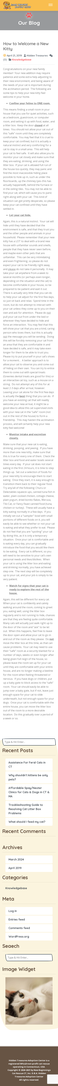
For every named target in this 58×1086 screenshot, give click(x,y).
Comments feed (19, 928)
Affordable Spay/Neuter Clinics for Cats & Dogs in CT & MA (29, 792)
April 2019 (15, 868)
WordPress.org (19, 936)
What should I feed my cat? (27, 822)
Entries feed (17, 919)
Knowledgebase (21, 59)
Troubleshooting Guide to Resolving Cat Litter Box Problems (26, 809)
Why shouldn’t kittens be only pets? (28, 777)
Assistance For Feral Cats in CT (27, 764)
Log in (13, 911)
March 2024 (16, 859)
